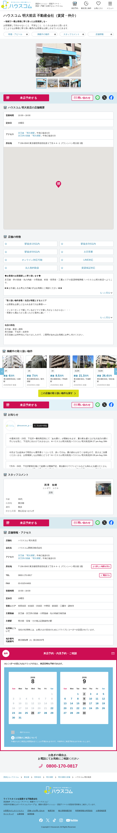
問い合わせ (84, 97)
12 (103, 698)
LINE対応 (88, 260)
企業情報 (20, 814)
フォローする (42, 426)
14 (71, 703)
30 (13, 717)
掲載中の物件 (43, 34)
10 (90, 698)
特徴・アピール (15, 34)
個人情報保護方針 (65, 811)
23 (13, 713)
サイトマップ (8, 814)
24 (20, 713)
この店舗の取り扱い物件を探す (57, 393)
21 (71, 708)
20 (65, 708)
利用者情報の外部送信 (83, 811)
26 (103, 708)
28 (45, 713)
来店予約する (28, 97)
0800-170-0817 (62, 766)
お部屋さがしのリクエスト (13, 811)
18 (97, 703)
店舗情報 (100, 34)
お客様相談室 (101, 811)
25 (26, 713)
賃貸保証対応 (88, 268)
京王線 (21, 133)
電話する (106, 575)
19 (103, 703)
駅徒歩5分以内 (32, 252)
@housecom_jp (23, 426)
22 (52, 708)
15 (77, 703)
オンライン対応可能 (32, 260)
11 (97, 698)
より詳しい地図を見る (101, 566)
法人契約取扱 (32, 268)
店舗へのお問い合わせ (36, 811)
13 (65, 703)
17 (90, 703)
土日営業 (88, 252)
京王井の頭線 (24, 135)
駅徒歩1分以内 (32, 244)
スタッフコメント (71, 34)
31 (20, 717)
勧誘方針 (51, 811)
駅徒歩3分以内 (88, 244)
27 (39, 713)
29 (52, 713)
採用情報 (30, 814)
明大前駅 (31, 133)
